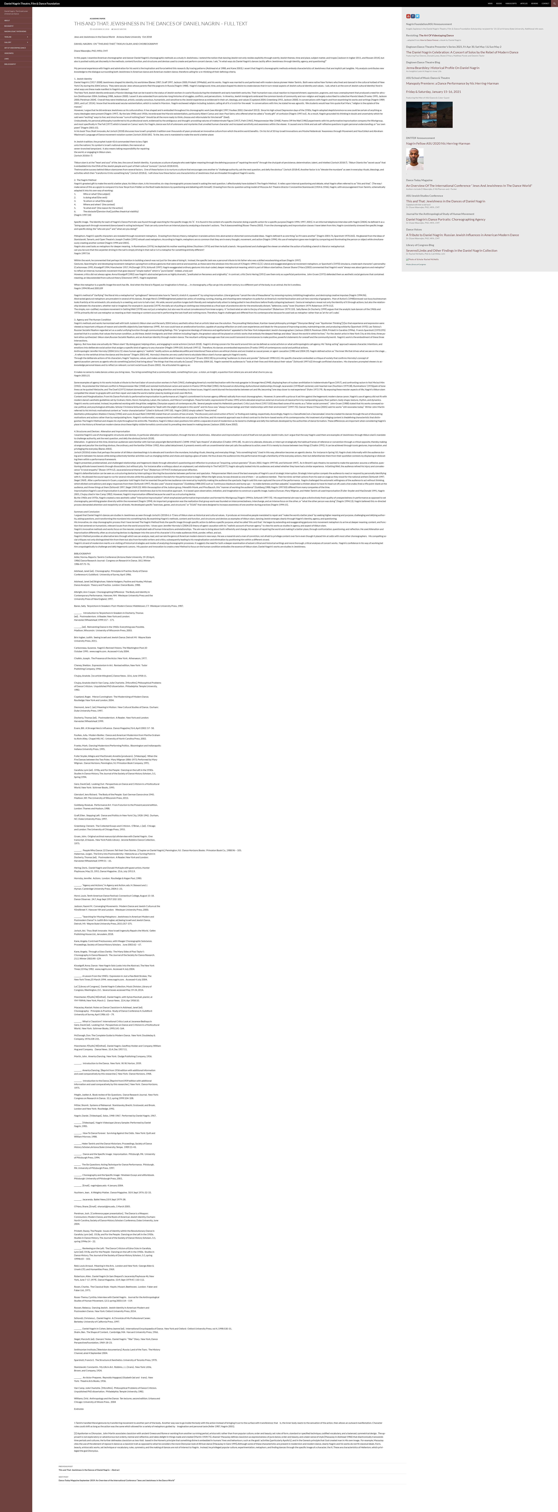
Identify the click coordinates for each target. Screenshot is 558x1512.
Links (6, 59)
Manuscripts (511, 3)
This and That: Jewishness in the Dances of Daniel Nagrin (445, 201)
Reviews (534, 3)
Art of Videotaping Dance (15, 48)
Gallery (7, 42)
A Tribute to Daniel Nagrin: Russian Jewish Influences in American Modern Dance (462, 235)
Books (499, 3)
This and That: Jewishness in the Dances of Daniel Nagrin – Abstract (89, 1468)
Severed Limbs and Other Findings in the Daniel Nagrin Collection (451, 250)
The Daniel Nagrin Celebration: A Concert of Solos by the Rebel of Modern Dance (462, 52)
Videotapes (9, 53)
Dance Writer (119, 29)
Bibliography (10, 64)
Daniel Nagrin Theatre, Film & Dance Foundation (32, 3)
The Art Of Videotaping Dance (436, 35)
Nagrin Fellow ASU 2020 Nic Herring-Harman (438, 143)
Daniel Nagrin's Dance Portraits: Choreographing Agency (445, 219)
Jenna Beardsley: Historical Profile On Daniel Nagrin (442, 68)
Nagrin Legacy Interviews (15, 31)
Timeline (7, 37)
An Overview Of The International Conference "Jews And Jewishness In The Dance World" (469, 186)
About (7, 20)
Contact (545, 3)
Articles (523, 3)
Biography (9, 26)
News (490, 3)
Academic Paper (97, 18)
